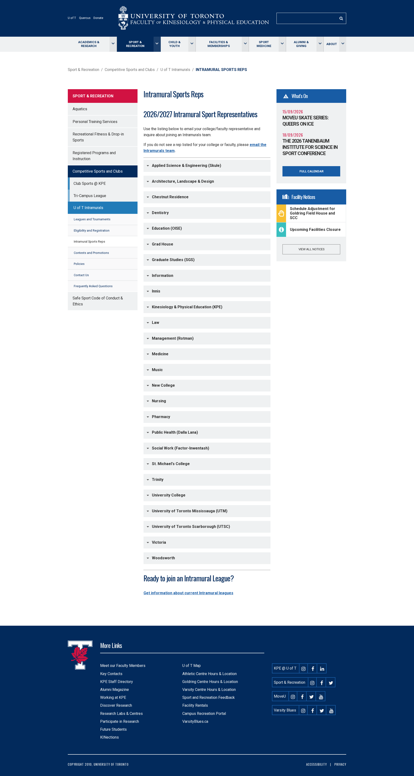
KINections (109, 737)
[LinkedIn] (322, 668)
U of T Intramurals (175, 69)
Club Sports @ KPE (90, 183)
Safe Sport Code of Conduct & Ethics (98, 301)
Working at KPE (113, 697)
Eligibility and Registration (91, 230)
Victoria (159, 542)
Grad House (162, 244)
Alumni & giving (301, 44)
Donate (98, 18)
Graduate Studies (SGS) (173, 259)
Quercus (85, 18)
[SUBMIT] (341, 18)
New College (163, 385)
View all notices (311, 249)
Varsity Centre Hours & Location (209, 689)
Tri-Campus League (90, 195)
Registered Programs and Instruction (94, 156)
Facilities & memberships (218, 44)
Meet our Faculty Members (122, 665)
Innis (156, 291)
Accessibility (316, 764)
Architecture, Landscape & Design (183, 181)
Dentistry (160, 212)
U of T (72, 18)
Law (155, 322)
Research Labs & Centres (121, 713)
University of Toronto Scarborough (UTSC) (191, 526)
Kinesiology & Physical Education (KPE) (187, 306)
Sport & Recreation (135, 44)
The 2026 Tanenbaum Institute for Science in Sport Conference (310, 147)
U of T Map (191, 665)
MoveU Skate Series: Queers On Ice (305, 121)
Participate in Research (119, 721)
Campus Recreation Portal (204, 713)
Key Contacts (111, 673)
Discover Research (116, 705)
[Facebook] (312, 668)
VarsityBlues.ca (195, 721)
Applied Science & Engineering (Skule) (186, 165)
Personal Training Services (95, 121)
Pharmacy (161, 416)
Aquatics (80, 109)
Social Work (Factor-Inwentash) (180, 448)
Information (162, 275)
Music (157, 369)
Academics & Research (88, 44)
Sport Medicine (264, 44)
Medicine (160, 354)
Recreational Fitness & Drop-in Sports (98, 137)
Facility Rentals (195, 705)
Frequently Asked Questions (93, 286)
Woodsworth (163, 558)
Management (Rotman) (173, 338)
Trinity (157, 479)
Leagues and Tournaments (92, 219)
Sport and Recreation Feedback (208, 697)
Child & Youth (174, 44)
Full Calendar (311, 171)
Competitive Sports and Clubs (130, 69)
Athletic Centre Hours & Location (209, 673)
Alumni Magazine (114, 689)
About (331, 44)
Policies (79, 264)
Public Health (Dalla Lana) (175, 432)
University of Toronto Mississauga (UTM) (189, 510)
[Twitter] (331, 682)
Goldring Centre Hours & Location (210, 681)
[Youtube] (321, 696)
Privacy (340, 764)
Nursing (159, 401)
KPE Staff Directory (116, 681)
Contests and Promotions (91, 253)
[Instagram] (303, 668)
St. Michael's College (171, 463)
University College (168, 495)
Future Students (113, 729)
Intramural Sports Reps (89, 241)
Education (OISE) (167, 228)
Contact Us (81, 275)
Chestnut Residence (170, 197)
